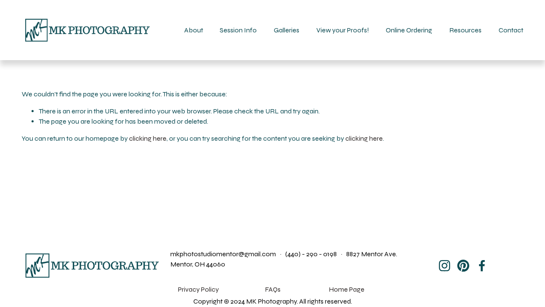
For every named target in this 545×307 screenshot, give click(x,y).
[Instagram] (444, 266)
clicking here (147, 138)
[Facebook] (482, 266)
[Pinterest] (463, 266)
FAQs (273, 289)
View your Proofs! (342, 30)
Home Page (346, 289)
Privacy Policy (198, 289)
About (193, 30)
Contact (511, 30)
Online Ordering (409, 30)
